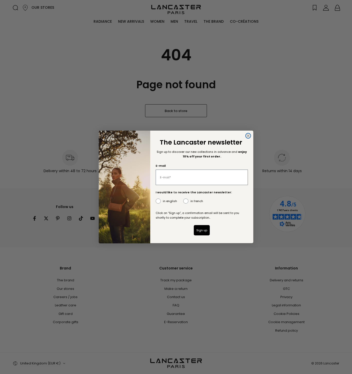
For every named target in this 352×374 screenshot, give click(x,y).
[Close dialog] (248, 135)
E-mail (161, 166)
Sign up (201, 230)
